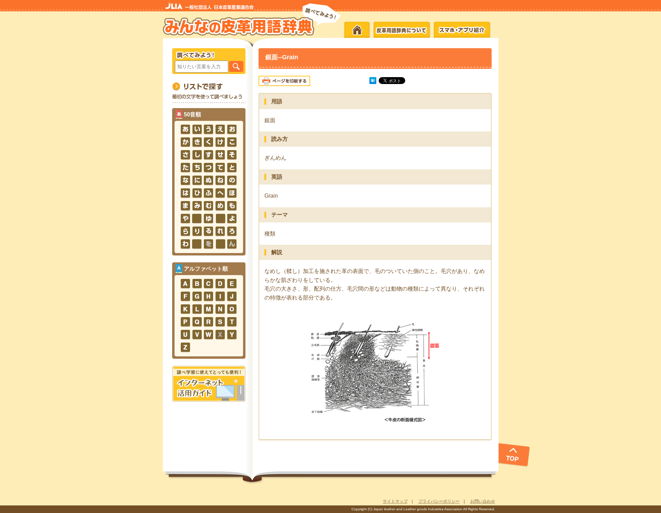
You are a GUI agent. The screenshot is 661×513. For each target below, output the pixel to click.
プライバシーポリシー (439, 501)
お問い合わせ (482, 501)
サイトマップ (395, 501)
